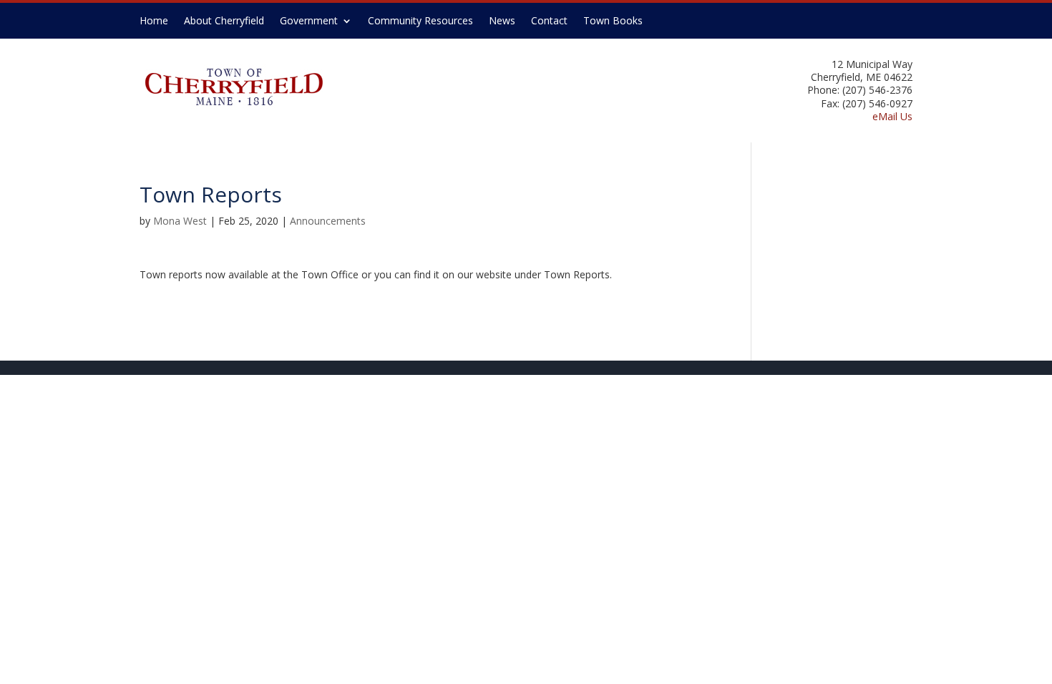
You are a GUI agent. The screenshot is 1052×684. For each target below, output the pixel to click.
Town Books (613, 21)
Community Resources (420, 21)
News (502, 21)
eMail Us (892, 116)
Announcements (328, 221)
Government (309, 21)
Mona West (180, 221)
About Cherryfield (224, 21)
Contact (549, 21)
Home (154, 21)
